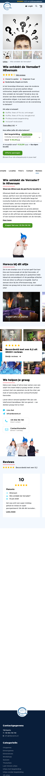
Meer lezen (7, 220)
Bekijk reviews (11, 356)
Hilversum (13, 493)
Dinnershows (8, 753)
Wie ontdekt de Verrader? (19, 496)
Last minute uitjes (10, 766)
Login (30, 6)
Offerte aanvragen (12, 153)
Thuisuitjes (7, 763)
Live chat (10, 410)
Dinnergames (8, 750)
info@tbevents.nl (14, 413)
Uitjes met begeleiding (12, 769)
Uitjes (5, 61)
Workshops (7, 757)
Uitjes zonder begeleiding (13, 772)
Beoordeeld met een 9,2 (26, 467)
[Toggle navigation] (40, 6)
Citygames (7, 747)
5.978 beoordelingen (36, 1)
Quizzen (6, 760)
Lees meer (11, 512)
